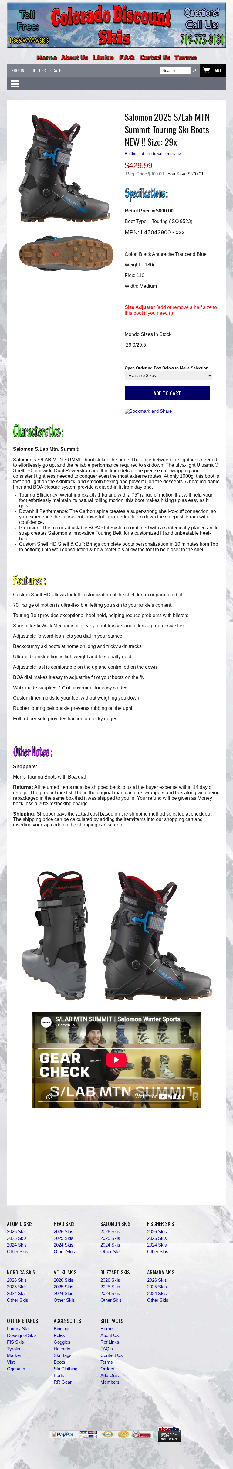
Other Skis (17, 1251)
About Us (109, 1335)
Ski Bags (63, 1355)
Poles (59, 1335)
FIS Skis (15, 1342)
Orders (107, 1368)
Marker (14, 1355)
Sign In (17, 70)
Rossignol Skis (22, 1335)
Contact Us (111, 1355)
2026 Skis (17, 1231)
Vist (11, 1362)
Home (106, 1328)
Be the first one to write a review (153, 153)
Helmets (62, 1348)
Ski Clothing (65, 1368)
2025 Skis (17, 1238)
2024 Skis (17, 1245)
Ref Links (109, 1342)
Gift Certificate (45, 70)
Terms (106, 1362)
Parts (59, 1375)
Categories (15, 83)
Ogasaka (16, 1368)
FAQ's (106, 1348)
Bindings (62, 1328)
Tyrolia (13, 1348)
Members (110, 1382)
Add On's (109, 1375)
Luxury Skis (19, 1328)
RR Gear (63, 1382)
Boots (59, 1362)
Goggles (62, 1342)
